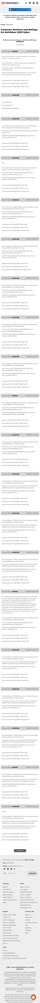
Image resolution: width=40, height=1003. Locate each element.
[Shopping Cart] (30, 3)
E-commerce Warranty (10, 938)
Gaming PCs (7, 889)
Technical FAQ (7, 930)
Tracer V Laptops (25, 895)
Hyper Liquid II (24, 887)
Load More (20, 850)
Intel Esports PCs (25, 905)
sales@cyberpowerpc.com (15, 866)
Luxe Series (23, 889)
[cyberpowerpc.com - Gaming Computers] (10, 3)
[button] (26, 3)
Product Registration (9, 925)
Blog (26, 933)
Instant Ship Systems (10, 900)
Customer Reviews (31, 922)
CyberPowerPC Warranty (11, 935)
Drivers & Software (9, 922)
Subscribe (32, 873)
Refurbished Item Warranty (11, 941)
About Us (28, 915)
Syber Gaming (7, 895)
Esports (5, 887)
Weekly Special (8, 897)
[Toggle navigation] (37, 3)
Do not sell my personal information (15, 958)
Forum (5, 943)
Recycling (28, 928)
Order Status (7, 928)
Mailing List (29, 917)
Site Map (28, 930)
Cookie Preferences (9, 953)
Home (3, 24)
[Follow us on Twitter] (11, 869)
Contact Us (6, 917)
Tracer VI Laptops (25, 897)
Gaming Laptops (8, 892)
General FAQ (7, 933)
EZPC (4, 902)
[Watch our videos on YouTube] (8, 869)
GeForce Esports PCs (27, 900)
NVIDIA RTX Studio (26, 892)
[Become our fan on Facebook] (4, 869)
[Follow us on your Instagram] (14, 869)
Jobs (26, 925)
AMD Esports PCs (26, 907)
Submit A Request (9, 920)
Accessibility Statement (10, 955)
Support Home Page (9, 915)
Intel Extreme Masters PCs (28, 902)
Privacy (5, 950)
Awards (27, 920)
